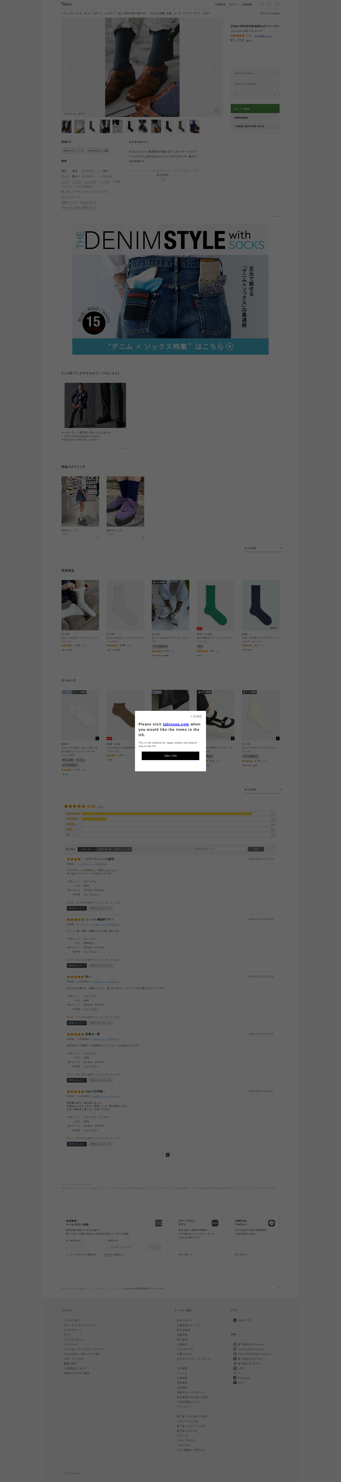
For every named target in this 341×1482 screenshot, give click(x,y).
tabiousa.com (176, 724)
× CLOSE (196, 716)
